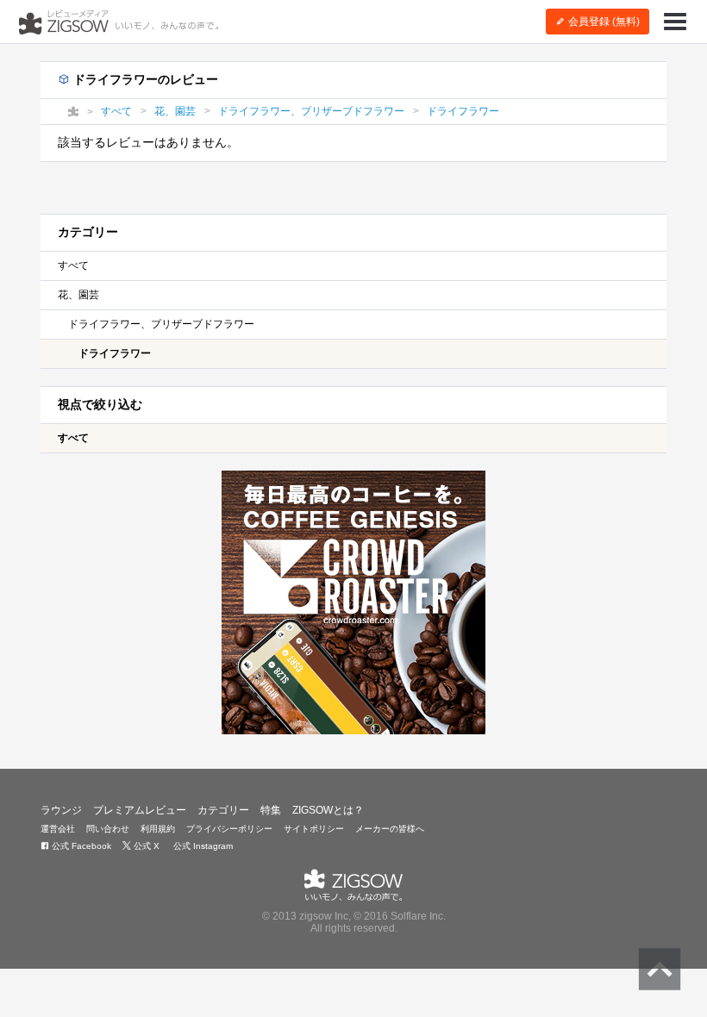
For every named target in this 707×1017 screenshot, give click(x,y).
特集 (270, 810)
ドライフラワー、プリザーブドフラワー (161, 324)
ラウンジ (61, 810)
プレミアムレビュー (139, 810)
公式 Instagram (202, 846)
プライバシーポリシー (229, 828)
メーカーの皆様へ (389, 828)
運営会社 (58, 828)
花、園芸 (78, 295)
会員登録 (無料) (603, 22)
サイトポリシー (314, 828)
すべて (73, 265)
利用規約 (158, 828)
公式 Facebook (80, 846)
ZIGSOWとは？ (328, 810)
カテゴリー (223, 810)
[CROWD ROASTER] (353, 602)
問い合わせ (107, 828)
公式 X (145, 846)
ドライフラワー (114, 353)
